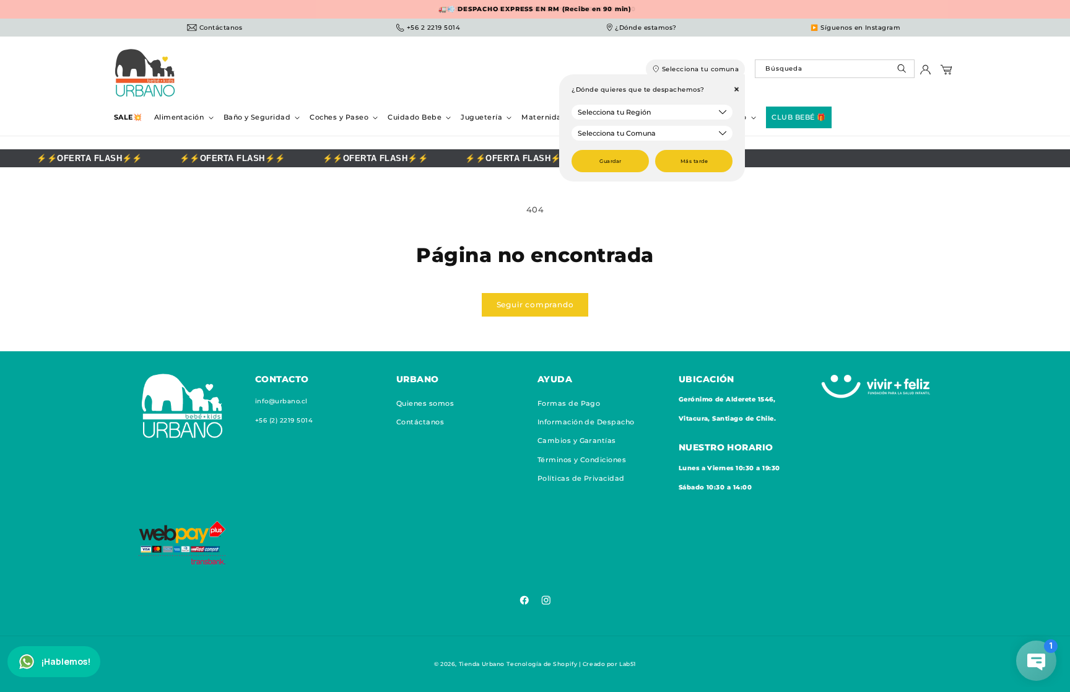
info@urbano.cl (281, 401)
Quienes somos (425, 403)
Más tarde (694, 161)
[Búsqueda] (903, 71)
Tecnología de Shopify (542, 663)
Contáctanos (420, 422)
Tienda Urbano (482, 663)
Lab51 (627, 663)
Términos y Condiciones (582, 459)
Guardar (610, 161)
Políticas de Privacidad (581, 478)
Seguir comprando (535, 304)
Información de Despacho (586, 422)
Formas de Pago (569, 403)
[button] (182, 117)
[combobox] (834, 68)
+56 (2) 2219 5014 (284, 420)
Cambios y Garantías (576, 440)
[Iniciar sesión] (925, 73)
